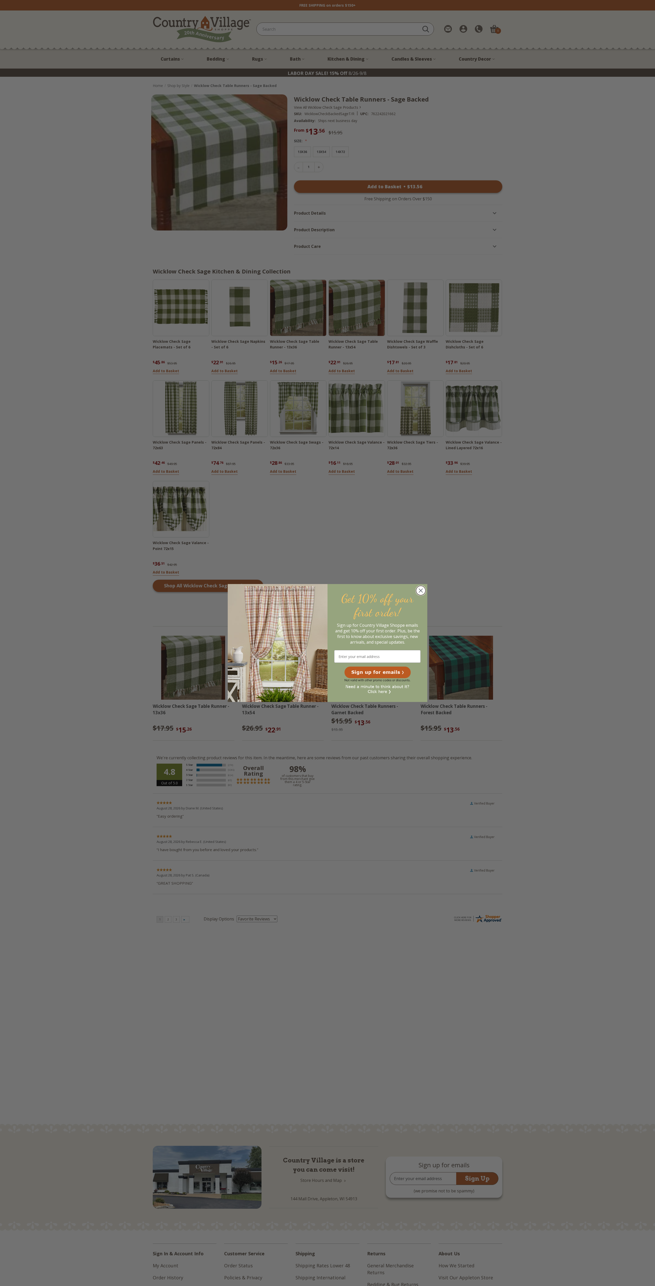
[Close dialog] (420, 590)
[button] (377, 672)
